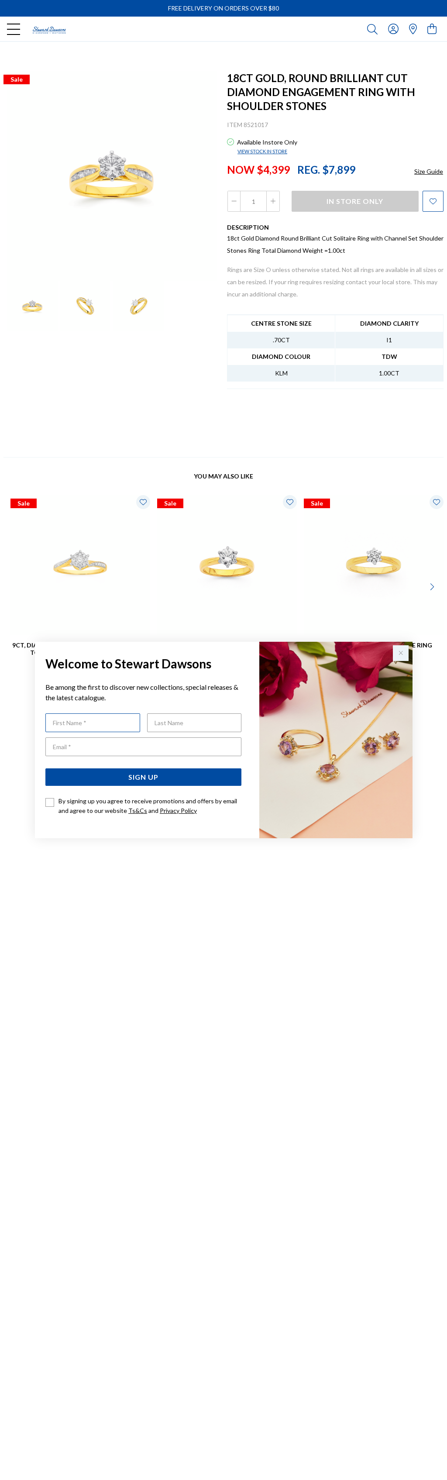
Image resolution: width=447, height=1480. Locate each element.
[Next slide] (433, 586)
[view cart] (432, 28)
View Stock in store (262, 151)
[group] (223, 8)
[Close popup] (401, 653)
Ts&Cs (137, 810)
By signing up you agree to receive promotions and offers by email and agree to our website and (147, 805)
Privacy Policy (178, 810)
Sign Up (143, 777)
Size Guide (428, 171)
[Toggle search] (374, 29)
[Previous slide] (14, 586)
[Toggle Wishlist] (143, 502)
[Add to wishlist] (433, 201)
